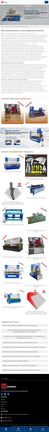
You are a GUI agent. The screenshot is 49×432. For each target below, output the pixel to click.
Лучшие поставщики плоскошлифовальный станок (20, 342)
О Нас (30, 429)
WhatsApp (6, 378)
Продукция (18, 429)
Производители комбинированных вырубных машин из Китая (24, 347)
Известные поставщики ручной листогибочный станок (21, 370)
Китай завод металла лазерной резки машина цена (20, 325)
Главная (2, 26)
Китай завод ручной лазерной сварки (15, 361)
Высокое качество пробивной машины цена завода (20, 352)
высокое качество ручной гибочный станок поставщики (21, 356)
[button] (45, 113)
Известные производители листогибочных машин (20, 365)
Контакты (43, 429)
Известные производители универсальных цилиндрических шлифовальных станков (24, 337)
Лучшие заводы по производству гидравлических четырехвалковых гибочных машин (24, 331)
